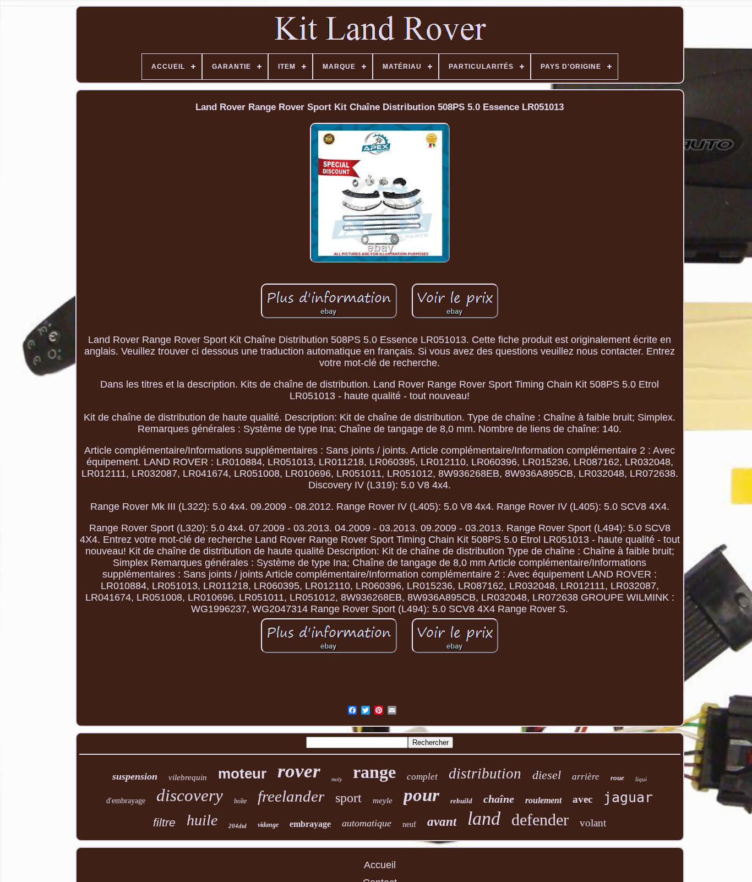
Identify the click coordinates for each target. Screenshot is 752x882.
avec (582, 799)
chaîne (498, 799)
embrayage (310, 824)
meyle (383, 800)
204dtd (237, 826)
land (483, 818)
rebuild (461, 801)
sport (348, 798)
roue (617, 778)
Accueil (380, 864)
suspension (134, 776)
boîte (240, 801)
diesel (546, 775)
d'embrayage (125, 801)
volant (593, 823)
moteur (242, 773)
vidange (268, 825)
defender (540, 819)
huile (202, 820)
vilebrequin (187, 777)
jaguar (628, 797)
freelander (291, 796)
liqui (641, 779)
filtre (164, 822)
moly (336, 779)
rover (298, 771)
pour (421, 795)
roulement (543, 800)
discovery (189, 795)
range (374, 772)
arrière (586, 776)
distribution (485, 773)
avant (441, 822)
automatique (366, 823)
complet (422, 776)
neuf (409, 824)
